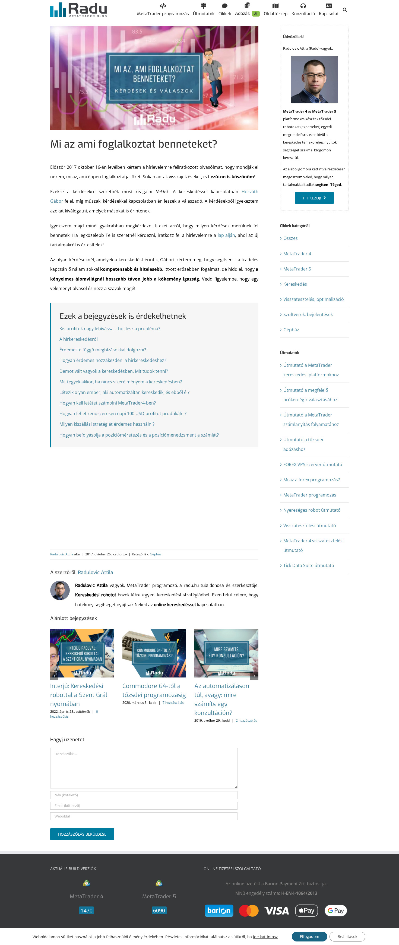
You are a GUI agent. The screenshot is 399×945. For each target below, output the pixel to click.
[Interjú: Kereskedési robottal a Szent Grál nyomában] (82, 632)
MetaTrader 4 (297, 254)
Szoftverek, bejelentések (308, 314)
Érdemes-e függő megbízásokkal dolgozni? (102, 350)
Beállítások (347, 936)
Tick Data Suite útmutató (308, 565)
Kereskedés (295, 284)
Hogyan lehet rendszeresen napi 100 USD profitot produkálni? (122, 413)
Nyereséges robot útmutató (312, 510)
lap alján (226, 235)
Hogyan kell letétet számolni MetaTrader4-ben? (107, 403)
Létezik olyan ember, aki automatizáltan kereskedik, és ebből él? (124, 392)
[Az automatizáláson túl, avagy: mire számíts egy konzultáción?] (226, 632)
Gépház (156, 554)
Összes (290, 238)
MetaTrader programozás (309, 495)
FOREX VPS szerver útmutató (312, 464)
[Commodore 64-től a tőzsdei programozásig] (154, 632)
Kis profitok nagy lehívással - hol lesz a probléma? (109, 329)
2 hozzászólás (246, 720)
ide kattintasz (265, 936)
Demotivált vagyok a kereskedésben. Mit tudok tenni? (113, 371)
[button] (345, 9)
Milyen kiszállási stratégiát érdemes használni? (106, 424)
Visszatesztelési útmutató (309, 526)
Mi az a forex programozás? (311, 480)
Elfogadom (309, 936)
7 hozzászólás (173, 702)
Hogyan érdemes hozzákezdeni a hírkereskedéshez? (112, 360)
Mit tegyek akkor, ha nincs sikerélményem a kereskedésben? (120, 382)
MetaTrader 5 (297, 269)
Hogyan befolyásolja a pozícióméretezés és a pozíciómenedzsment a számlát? (139, 435)
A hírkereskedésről (78, 339)
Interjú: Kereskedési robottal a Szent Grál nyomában (78, 695)
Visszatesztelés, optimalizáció (313, 299)
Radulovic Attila (61, 554)
